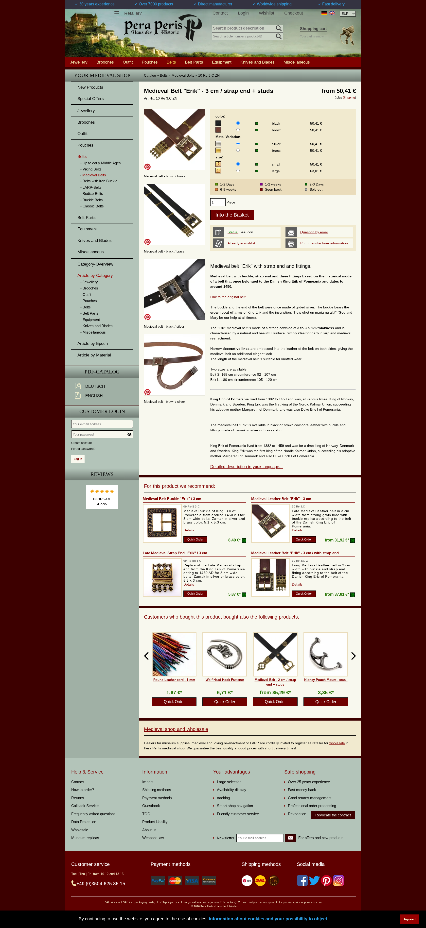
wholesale (337, 743)
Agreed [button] (410, 919)
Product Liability (155, 822)
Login (243, 13)
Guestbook (151, 806)
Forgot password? (83, 449)
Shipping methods (156, 790)
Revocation (297, 814)
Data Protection (83, 822)
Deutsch (95, 386)
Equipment (221, 62)
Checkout (293, 13)
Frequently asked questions (93, 814)
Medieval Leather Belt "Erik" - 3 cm (281, 499)
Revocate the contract (333, 815)
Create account (81, 443)
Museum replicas (85, 838)
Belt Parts (194, 62)
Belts (164, 75)
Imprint (147, 782)
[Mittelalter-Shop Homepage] (163, 28)
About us (149, 830)
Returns (77, 798)
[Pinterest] (326, 880)
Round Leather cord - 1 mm (174, 680)
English (94, 396)
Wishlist (266, 13)
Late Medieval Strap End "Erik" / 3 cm (175, 553)
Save (147, 167)
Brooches (105, 62)
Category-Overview (95, 264)
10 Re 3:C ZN (209, 75)
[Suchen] (278, 27)
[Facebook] (302, 880)
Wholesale (79, 830)
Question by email (314, 232)
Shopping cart (313, 29)
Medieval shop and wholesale (176, 729)
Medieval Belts (183, 75)
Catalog (150, 75)
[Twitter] (314, 880)
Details (188, 530)
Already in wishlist (241, 243)
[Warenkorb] (347, 35)
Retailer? (133, 13)
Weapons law (153, 838)
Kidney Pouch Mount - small (326, 680)
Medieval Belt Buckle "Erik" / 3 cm (172, 499)
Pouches (150, 62)
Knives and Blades (257, 62)
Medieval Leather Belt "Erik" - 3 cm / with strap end (295, 553)
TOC (146, 814)
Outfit (128, 62)
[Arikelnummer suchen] (278, 35)
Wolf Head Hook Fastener (225, 680)
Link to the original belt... (229, 297)
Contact (220, 13)
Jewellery (79, 62)
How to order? (82, 790)
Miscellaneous (297, 62)
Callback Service (85, 806)
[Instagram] (338, 880)
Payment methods (157, 798)
